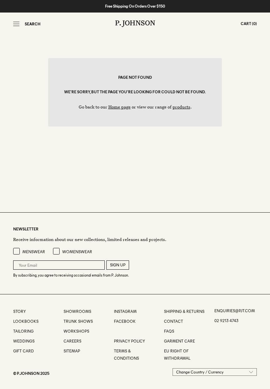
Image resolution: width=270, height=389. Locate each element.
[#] (114, 331)
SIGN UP (117, 264)
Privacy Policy (129, 341)
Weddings (24, 341)
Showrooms (77, 311)
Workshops (76, 331)
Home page (119, 107)
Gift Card (23, 350)
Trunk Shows (78, 321)
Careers (72, 341)
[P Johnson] (135, 23)
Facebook (125, 321)
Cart (246, 23)
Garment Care (179, 341)
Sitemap (72, 350)
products (181, 107)
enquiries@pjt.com (234, 310)
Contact (173, 321)
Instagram (125, 311)
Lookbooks (26, 321)
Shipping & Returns (184, 311)
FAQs (169, 331)
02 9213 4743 (226, 320)
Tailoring (23, 331)
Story (19, 311)
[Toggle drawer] (16, 24)
